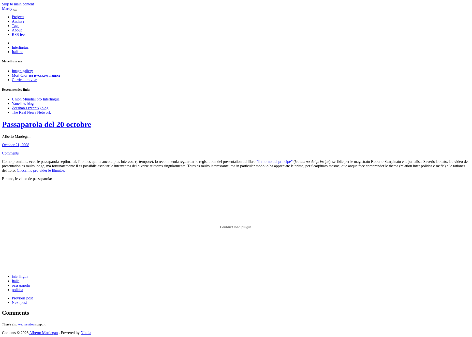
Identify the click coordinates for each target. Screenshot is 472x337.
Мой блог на (36, 75)
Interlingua (20, 47)
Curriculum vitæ (24, 80)
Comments (10, 153)
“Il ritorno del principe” (274, 161)
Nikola (86, 333)
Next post (19, 302)
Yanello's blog (23, 103)
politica (17, 290)
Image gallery (22, 71)
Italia (15, 281)
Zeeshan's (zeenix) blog (30, 108)
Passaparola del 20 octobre (46, 124)
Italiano (17, 52)
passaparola (21, 285)
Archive (18, 21)
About (17, 30)
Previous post (22, 298)
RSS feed (19, 34)
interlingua (20, 276)
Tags (15, 26)
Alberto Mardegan (43, 333)
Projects (18, 17)
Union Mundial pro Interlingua (35, 99)
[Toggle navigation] (15, 10)
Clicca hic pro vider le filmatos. (41, 170)
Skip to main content (18, 4)
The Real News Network (31, 112)
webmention (26, 324)
